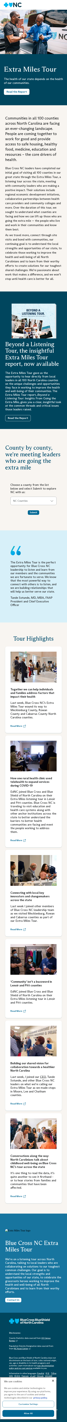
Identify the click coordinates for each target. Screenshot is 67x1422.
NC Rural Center (21, 1349)
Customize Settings (28, 1404)
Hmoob (40, 1376)
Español (40, 1373)
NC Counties (20, 500)
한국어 (17, 1376)
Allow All (28, 1413)
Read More (16, 726)
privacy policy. (40, 1398)
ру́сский (48, 1376)
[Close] (53, 1380)
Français (25, 1376)
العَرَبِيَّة (32, 1376)
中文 (47, 1373)
